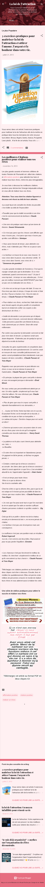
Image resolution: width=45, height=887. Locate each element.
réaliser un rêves (9, 700)
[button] (41, 36)
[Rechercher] (41, 4)
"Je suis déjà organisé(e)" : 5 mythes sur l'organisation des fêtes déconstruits (19, 842)
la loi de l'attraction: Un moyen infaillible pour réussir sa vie (17, 809)
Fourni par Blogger (24, 878)
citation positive (27, 695)
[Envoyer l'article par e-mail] (26, 149)
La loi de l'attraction (22, 4)
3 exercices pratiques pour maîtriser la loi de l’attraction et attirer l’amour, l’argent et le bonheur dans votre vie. (18, 43)
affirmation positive (10, 695)
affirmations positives (12, 177)
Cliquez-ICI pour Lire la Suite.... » (27, 800)
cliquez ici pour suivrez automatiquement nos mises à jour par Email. (22, 634)
